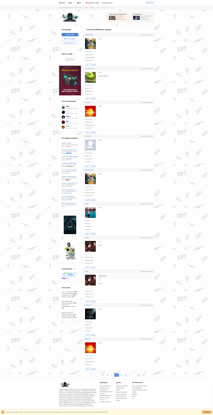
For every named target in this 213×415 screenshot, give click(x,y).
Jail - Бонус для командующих (70, 169)
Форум (86, 7)
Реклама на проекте (105, 401)
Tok (63, 273)
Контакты (102, 399)
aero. (67, 276)
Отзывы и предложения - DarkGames (72, 149)
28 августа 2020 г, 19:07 (147, 305)
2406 (138, 375)
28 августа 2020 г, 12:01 (147, 170)
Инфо (70, 3)
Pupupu (64, 278)
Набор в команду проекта (69, 176)
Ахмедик (87, 102)
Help (79, 3)
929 (121, 375)
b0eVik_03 (88, 305)
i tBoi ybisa (88, 136)
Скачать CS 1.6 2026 (93, 3)
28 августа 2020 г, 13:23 (147, 203)
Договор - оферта (104, 397)
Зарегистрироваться (70, 43)
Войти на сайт (149, 2)
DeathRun (134, 394)
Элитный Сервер (136, 388)
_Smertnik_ (69, 146)
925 (103, 375)
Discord (118, 390)
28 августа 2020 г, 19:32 (147, 339)
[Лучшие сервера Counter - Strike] (70, 17)
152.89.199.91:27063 (121, 19)
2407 (144, 375)
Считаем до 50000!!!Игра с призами (72, 163)
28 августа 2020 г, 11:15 (147, 136)
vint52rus (64, 274)
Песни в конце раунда (68, 196)
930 (126, 375)
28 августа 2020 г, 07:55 (147, 34)
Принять (207, 412)
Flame (86, 237)
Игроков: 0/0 (143, 17)
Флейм (92, 7)
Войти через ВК (71, 38)
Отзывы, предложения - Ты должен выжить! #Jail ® (77, 183)
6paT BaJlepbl (89, 35)
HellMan (64, 276)
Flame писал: (103, 275)
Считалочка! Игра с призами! (70, 156)
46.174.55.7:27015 (145, 19)
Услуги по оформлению (68, 189)
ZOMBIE (134, 392)
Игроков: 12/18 (119, 17)
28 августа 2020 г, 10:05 (147, 102)
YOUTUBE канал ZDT (121, 396)
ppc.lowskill (69, 199)
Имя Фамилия (70, 166)
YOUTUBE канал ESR (121, 398)
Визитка (118, 400)
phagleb (68, 153)
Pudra (86, 204)
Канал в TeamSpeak (121, 392)
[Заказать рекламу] (70, 251)
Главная (62, 3)
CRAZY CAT (69, 159)
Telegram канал (120, 388)
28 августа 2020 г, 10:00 (147, 68)
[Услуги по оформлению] (70, 224)
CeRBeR (75, 273)
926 (107, 375)
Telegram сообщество (122, 386)
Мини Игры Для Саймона (69, 203)
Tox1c (68, 179)
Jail (133, 398)
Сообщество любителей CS (139, 390)
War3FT (134, 396)
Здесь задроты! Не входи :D (139, 386)
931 (130, 375)
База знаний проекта (105, 386)
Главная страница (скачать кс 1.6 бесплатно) (70, 7)
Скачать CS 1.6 (108, 3)
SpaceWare (69, 206)
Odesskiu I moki (89, 68)
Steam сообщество (121, 394)
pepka (67, 173)
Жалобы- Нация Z (67, 143)
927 (112, 375)
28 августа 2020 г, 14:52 (147, 237)
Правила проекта (104, 388)
